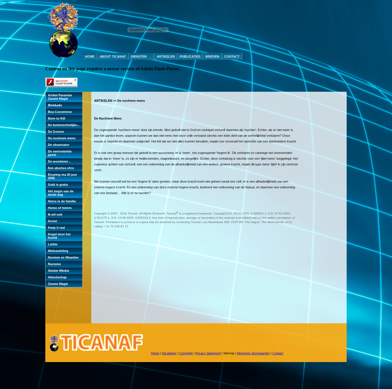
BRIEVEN (212, 56)
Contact (277, 353)
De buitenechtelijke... (63, 125)
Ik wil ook (55, 214)
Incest (52, 221)
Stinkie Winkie (58, 270)
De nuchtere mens (61, 138)
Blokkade (55, 105)
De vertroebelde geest (60, 153)
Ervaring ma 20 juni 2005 (62, 176)
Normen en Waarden (63, 257)
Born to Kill (56, 118)
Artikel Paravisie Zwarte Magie (60, 96)
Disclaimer (169, 353)
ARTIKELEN (166, 56)
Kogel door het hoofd (59, 235)
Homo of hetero (60, 208)
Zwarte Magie (58, 284)
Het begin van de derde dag (60, 192)
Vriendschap (57, 277)
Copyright (186, 353)
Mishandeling (58, 251)
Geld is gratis (58, 184)
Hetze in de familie (62, 201)
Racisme (54, 264)
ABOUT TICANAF (113, 56)
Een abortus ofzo (61, 168)
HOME (89, 56)
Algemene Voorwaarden (253, 353)
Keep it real (56, 227)
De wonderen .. (59, 161)
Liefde (52, 244)
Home (155, 353)
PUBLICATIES (190, 56)
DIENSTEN (139, 56)
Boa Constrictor (60, 112)
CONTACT (232, 56)
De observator (58, 144)
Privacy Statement (208, 353)
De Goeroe (56, 131)
